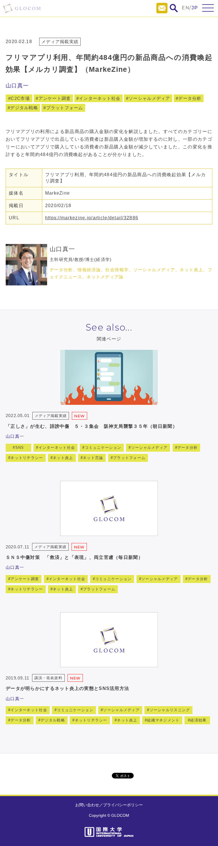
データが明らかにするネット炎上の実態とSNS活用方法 (67, 688)
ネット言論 (93, 458)
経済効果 (198, 720)
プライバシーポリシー (123, 805)
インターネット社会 (100, 98)
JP (195, 7)
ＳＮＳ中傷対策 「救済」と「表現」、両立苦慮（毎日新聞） (74, 557)
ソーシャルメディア (149, 98)
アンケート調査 (55, 98)
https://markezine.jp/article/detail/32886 (91, 217)
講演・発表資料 (48, 678)
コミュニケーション (103, 447)
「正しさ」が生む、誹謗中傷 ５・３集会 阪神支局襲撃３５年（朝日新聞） (91, 426)
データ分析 (189, 98)
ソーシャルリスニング (170, 710)
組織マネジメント (163, 720)
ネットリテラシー (27, 458)
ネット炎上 (63, 458)
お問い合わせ (87, 805)
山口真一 (17, 86)
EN (185, 7)
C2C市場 (20, 98)
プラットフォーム (64, 107)
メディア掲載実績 (59, 41)
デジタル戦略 (24, 107)
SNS (19, 447)
